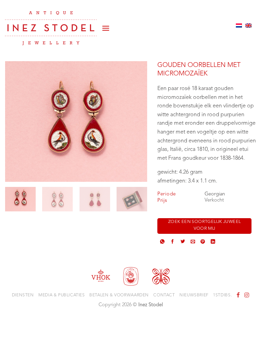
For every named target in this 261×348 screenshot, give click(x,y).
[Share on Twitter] (182, 242)
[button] (106, 25)
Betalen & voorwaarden (119, 295)
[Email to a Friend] (192, 242)
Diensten (23, 295)
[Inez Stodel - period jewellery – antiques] (51, 28)
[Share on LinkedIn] (213, 242)
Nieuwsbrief (194, 295)
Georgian (215, 194)
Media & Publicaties (61, 295)
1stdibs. (222, 295)
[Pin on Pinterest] (202, 242)
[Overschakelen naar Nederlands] (239, 25)
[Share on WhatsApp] (162, 242)
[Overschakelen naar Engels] (248, 25)
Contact (164, 295)
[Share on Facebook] (172, 242)
